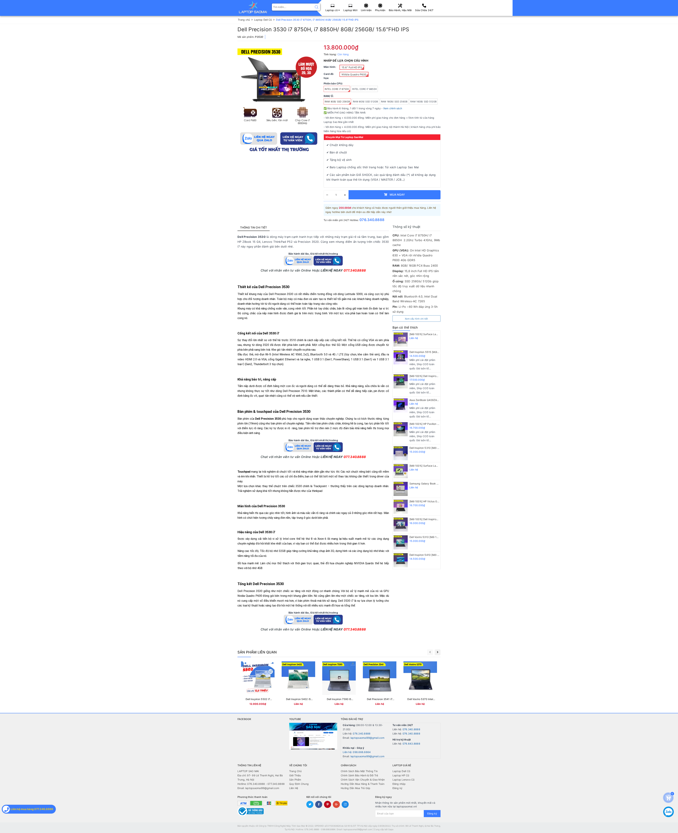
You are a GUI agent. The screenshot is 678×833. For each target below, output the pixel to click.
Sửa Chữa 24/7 (424, 10)
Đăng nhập (399, 783)
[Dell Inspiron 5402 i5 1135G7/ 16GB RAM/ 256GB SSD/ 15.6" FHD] (298, 684)
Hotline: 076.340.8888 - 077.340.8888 (261, 783)
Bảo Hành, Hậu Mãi (400, 10)
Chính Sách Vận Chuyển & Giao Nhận (363, 779)
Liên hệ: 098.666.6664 (357, 752)
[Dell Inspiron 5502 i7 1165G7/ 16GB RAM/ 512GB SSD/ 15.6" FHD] (257, 684)
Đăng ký (397, 788)
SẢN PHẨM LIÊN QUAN (257, 652)
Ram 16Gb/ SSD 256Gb (394, 101)
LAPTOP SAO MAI (248, 771)
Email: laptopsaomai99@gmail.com (258, 788)
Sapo (391, 829)
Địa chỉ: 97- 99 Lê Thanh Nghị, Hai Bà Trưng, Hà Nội (260, 777)
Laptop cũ (331, 10)
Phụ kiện (380, 10)
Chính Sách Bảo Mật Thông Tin (359, 771)
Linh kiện (366, 10)
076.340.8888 (371, 220)
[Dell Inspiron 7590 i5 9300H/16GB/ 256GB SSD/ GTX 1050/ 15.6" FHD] (339, 684)
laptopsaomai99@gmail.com (367, 737)
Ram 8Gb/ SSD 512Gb (365, 101)
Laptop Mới (350, 10)
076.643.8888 (411, 743)
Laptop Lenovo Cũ (403, 779)
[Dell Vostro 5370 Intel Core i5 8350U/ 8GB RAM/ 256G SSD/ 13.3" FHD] (420, 684)
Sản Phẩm (295, 779)
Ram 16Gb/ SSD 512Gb (423, 101)
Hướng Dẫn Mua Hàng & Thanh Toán (362, 783)
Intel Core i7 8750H (337, 89)
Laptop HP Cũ (400, 775)
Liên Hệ (293, 788)
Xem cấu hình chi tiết (416, 318)
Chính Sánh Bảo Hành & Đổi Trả (359, 775)
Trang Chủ (295, 771)
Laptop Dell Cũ (401, 771)
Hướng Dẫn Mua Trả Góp (355, 788)
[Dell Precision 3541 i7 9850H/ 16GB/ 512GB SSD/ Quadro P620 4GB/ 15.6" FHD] (379, 684)
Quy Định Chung (299, 783)
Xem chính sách (392, 108)
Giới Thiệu (295, 775)
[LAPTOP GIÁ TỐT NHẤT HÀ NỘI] (252, 6)
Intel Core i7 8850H (364, 89)
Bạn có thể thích (405, 327)
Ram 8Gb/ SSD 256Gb (337, 101)
